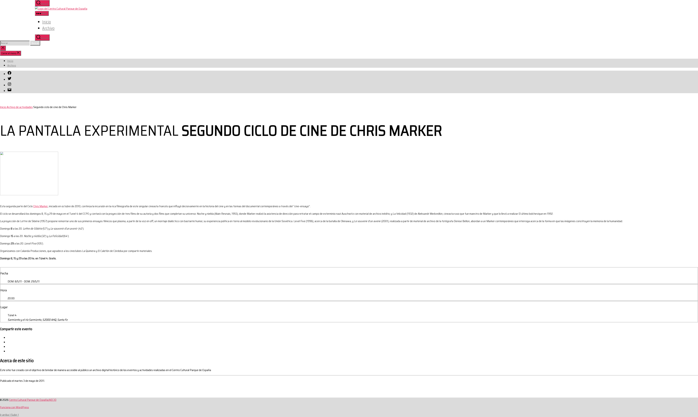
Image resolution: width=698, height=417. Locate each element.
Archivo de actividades (20, 107)
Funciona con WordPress (14, 407)
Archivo (48, 28)
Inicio (46, 22)
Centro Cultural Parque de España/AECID (32, 400)
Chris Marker (40, 206)
